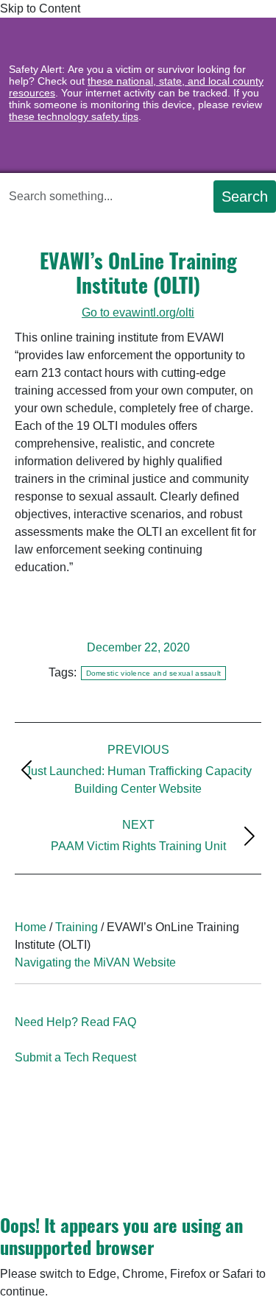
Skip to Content (41, 8)
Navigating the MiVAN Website (95, 962)
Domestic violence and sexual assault (154, 673)
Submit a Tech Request (75, 1057)
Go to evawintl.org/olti (138, 312)
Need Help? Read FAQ (75, 1022)
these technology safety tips (73, 116)
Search (245, 196)
